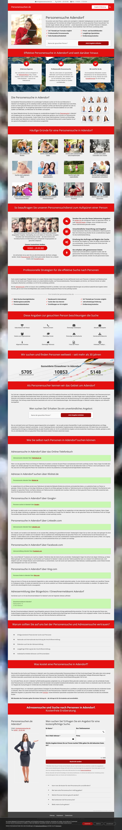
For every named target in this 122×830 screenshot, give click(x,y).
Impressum (60, 815)
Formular (45, 692)
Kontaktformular (90, 78)
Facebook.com (37, 551)
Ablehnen (98, 823)
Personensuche (64, 113)
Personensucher (25, 257)
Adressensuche (20, 287)
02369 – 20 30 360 (19, 730)
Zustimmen (87, 823)
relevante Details (81, 222)
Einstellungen (109, 823)
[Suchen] (110, 7)
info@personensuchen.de (23, 728)
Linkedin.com (36, 527)
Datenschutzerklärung (41, 826)
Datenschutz (68, 815)
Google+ (36, 504)
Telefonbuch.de (36, 458)
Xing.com (37, 575)
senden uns (78, 220)
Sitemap (52, 815)
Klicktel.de (35, 480)
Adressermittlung (24, 75)
